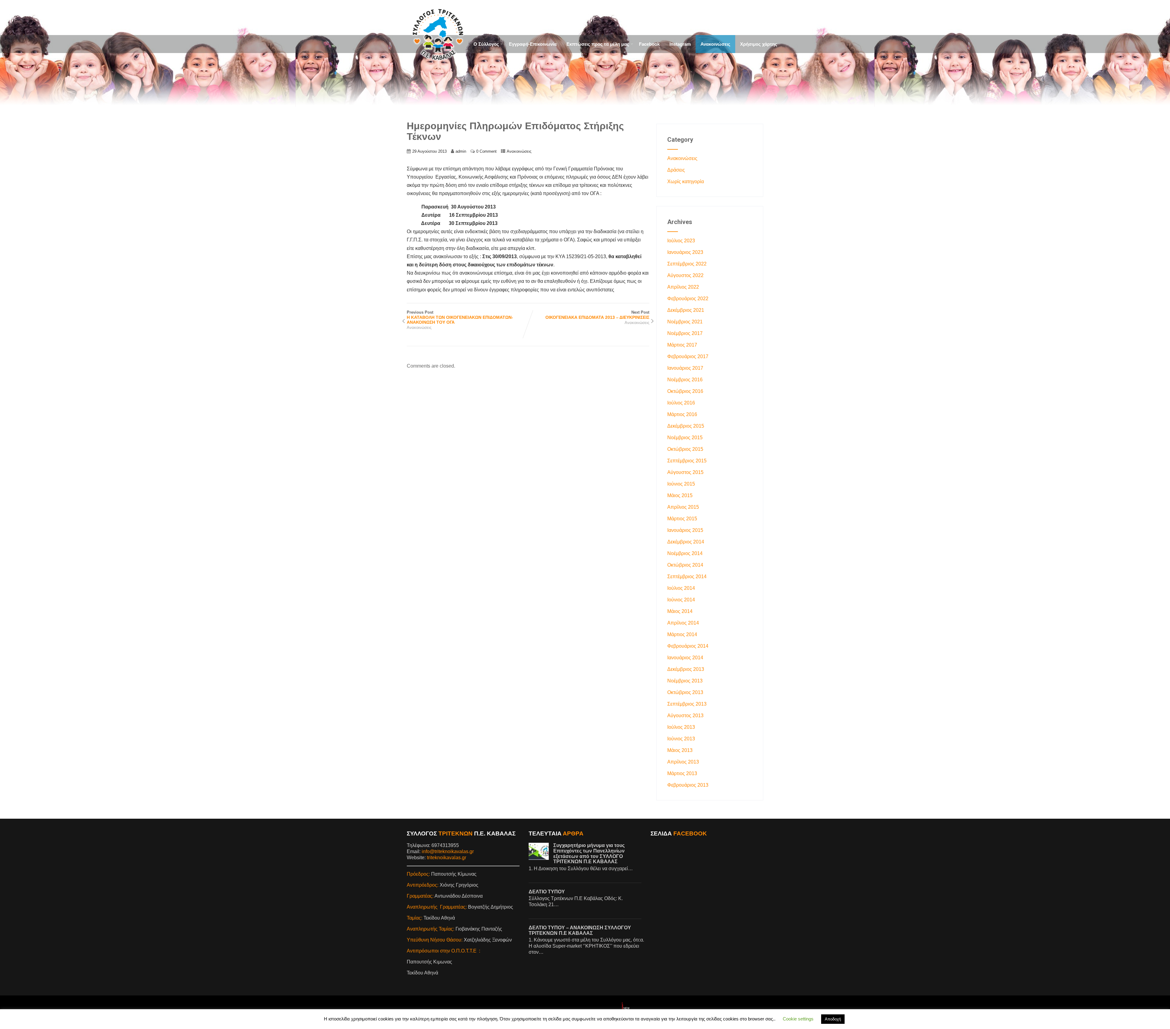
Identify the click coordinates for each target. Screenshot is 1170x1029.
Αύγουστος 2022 (685, 275)
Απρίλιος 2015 (683, 507)
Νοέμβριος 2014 (685, 553)
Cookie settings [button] (798, 1018)
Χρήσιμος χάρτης (758, 44)
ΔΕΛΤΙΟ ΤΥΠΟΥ (547, 891)
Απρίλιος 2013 (683, 761)
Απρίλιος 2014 (683, 622)
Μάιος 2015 (680, 495)
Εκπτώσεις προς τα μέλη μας (597, 44)
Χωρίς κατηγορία (685, 181)
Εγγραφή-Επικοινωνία (533, 44)
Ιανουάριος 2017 (685, 368)
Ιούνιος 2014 (681, 599)
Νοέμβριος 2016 (685, 379)
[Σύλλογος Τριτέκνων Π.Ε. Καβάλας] (437, 66)
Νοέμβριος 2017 (685, 333)
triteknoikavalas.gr (447, 857)
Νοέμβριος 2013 (685, 680)
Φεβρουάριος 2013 (687, 785)
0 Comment (486, 151)
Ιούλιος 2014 (681, 588)
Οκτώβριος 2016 (685, 391)
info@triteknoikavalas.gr (448, 851)
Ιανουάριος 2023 (685, 252)
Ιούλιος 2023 (681, 240)
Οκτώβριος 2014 (685, 565)
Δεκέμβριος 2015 (685, 426)
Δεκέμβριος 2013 (685, 669)
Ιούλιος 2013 (681, 727)
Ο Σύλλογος (486, 44)
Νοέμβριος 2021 (685, 321)
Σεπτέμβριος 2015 (687, 460)
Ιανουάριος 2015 (685, 530)
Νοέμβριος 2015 (685, 437)
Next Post (597, 315)
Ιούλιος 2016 (681, 402)
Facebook (649, 44)
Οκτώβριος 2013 (685, 692)
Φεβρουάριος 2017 (687, 356)
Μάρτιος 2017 (682, 344)
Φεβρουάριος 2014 (687, 646)
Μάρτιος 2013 (682, 773)
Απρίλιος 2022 (683, 287)
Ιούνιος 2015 (681, 483)
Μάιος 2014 (680, 611)
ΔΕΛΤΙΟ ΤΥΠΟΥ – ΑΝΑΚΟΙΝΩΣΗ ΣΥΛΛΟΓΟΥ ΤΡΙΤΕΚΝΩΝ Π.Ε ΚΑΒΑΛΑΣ (580, 930)
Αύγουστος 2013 (685, 715)
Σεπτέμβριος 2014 (687, 576)
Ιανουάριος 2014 (685, 657)
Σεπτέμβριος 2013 (687, 704)
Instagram (680, 44)
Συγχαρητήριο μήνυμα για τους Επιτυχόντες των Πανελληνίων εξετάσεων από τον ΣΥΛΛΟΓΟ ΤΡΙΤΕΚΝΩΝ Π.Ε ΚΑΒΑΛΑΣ (589, 853)
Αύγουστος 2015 (685, 472)
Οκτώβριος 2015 (685, 449)
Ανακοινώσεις (715, 44)
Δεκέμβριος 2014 (685, 541)
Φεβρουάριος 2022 (687, 298)
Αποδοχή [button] (833, 1019)
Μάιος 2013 (680, 750)
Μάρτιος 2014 (682, 634)
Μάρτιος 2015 (682, 518)
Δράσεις (676, 170)
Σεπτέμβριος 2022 (687, 263)
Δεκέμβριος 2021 (685, 310)
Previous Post (460, 317)
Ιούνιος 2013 (681, 738)
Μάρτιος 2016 (682, 414)
